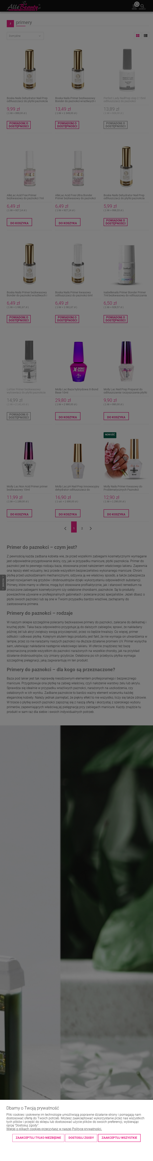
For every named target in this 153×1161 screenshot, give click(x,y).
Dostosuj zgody (81, 1138)
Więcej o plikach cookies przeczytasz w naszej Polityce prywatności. (54, 1129)
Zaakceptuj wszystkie (119, 1138)
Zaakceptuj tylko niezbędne (38, 1138)
